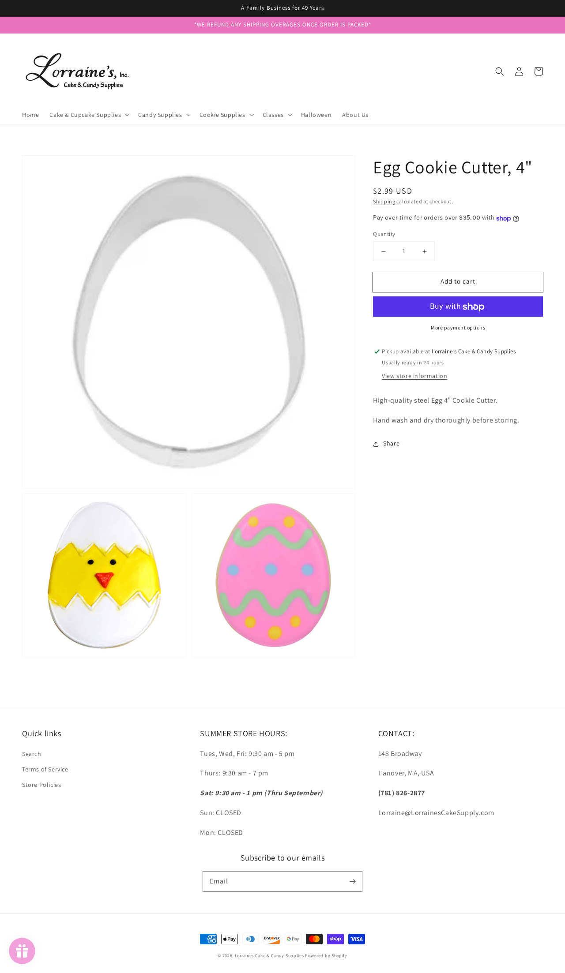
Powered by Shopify (326, 955)
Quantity (384, 234)
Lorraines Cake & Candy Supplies (269, 955)
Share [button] (391, 444)
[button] (499, 71)
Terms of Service (45, 769)
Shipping (384, 201)
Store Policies (41, 785)
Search (31, 754)
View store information (414, 376)
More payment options (458, 328)
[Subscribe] (352, 881)
